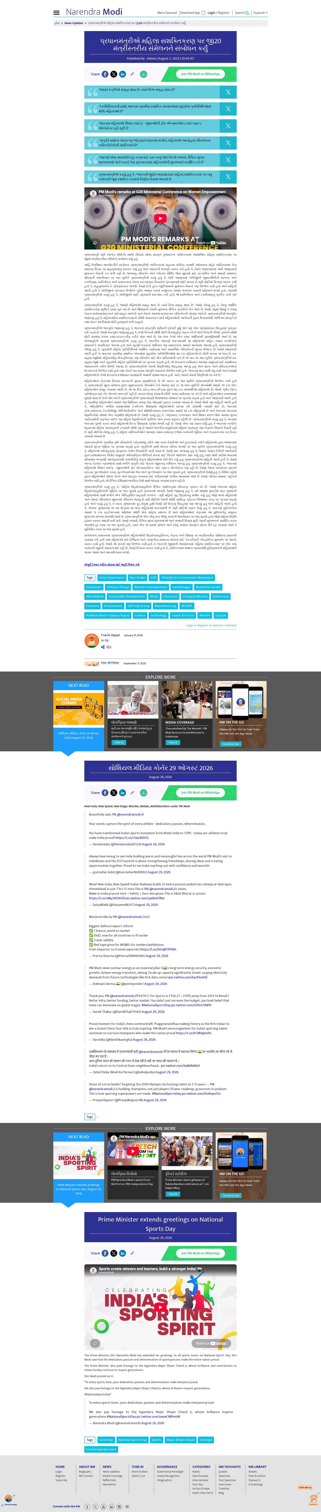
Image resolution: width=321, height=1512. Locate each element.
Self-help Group (139, 606)
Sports (156, 1440)
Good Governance (112, 577)
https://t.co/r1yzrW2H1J (131, 837)
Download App (231, 744)
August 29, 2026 (153, 844)
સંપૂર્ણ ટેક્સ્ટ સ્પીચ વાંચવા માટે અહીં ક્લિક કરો (112, 564)
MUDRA (186, 606)
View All (119, 742)
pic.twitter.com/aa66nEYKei (145, 898)
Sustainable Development (127, 596)
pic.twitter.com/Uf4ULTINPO (191, 1005)
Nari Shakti (137, 577)
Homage (206, 1440)
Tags (90, 577)
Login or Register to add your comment (211, 625)
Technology (158, 615)
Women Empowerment (150, 587)
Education (170, 596)
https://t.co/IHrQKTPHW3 (158, 949)
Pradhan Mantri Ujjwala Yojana (107, 615)
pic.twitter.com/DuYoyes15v (201, 1093)
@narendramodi (129, 814)
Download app (11, 1504)
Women (204, 615)
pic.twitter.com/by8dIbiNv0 (180, 1065)
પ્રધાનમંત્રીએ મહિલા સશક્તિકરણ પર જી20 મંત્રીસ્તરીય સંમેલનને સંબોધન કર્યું (160, 45)
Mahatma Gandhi (208, 587)
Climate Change (118, 587)
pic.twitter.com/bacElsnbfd (188, 977)
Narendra (94, 12)
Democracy (221, 596)
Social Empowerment (101, 1449)
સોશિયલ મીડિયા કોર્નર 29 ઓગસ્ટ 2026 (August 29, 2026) (78, 735)
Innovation (94, 587)
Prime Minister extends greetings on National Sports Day (160, 1224)
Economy (92, 606)
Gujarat (220, 615)
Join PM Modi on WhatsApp (200, 74)
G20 (153, 577)
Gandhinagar (181, 587)
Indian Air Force (183, 615)
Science (140, 615)
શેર (108, 647)
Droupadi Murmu (195, 596)
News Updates (74, 23)
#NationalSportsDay (156, 1005)
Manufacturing (165, 606)
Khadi (154, 596)
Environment (113, 606)
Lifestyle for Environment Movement (187, 577)
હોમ (57, 23)
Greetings (106, 1440)
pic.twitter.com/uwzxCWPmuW (158, 1416)
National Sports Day (132, 1440)
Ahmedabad (94, 596)
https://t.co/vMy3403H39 (107, 898)
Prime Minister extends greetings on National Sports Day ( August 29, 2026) (78, 1189)
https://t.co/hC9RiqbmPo (193, 1033)
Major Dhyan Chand (181, 1440)
